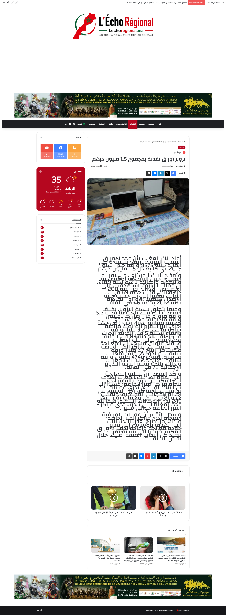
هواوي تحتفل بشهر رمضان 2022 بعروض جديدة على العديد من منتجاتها (107, 558)
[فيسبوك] (173, 173)
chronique (179, 166)
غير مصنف (75, 257)
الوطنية (102, 124)
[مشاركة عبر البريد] (148, 173)
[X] (167, 173)
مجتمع (151, 124)
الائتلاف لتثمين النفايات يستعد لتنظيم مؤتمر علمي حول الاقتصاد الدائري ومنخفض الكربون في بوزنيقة (138, 558)
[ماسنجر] (154, 173)
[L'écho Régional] (113, 27)
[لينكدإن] (161, 173)
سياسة (142, 124)
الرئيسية (181, 141)
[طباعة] (129, 456)
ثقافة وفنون (121, 124)
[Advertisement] (113, 66)
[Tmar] (113, 105)
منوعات (92, 124)
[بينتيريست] (147, 456)
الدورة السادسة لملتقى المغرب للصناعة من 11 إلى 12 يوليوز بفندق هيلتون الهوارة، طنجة (171, 558)
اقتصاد (133, 124)
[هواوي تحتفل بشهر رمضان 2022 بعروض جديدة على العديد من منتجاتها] (105, 545)
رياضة (111, 124)
